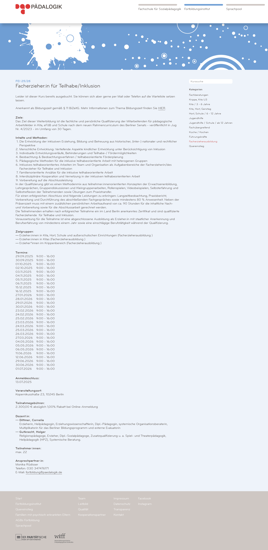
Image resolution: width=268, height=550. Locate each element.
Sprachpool (234, 9)
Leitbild (83, 504)
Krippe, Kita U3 (198, 99)
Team (81, 498)
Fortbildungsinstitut (197, 9)
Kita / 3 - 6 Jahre (199, 104)
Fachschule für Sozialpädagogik (159, 9)
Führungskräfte (198, 136)
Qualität (83, 509)
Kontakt (119, 515)
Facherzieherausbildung (203, 141)
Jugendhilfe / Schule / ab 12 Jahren (210, 122)
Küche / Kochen (199, 132)
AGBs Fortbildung (28, 520)
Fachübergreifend (199, 127)
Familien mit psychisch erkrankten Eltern (43, 515)
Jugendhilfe (196, 118)
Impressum (121, 498)
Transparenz (122, 509)
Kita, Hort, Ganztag (200, 108)
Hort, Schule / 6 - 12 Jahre (205, 113)
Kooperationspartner (92, 515)
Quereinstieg (196, 146)
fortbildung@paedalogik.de (44, 472)
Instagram (145, 504)
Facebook (144, 498)
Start (19, 498)
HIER (161, 108)
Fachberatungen (198, 95)
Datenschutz (122, 504)
